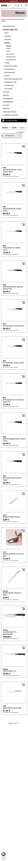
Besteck (21, 19)
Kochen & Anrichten (12, 19)
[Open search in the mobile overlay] (16, 5)
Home (3, 19)
